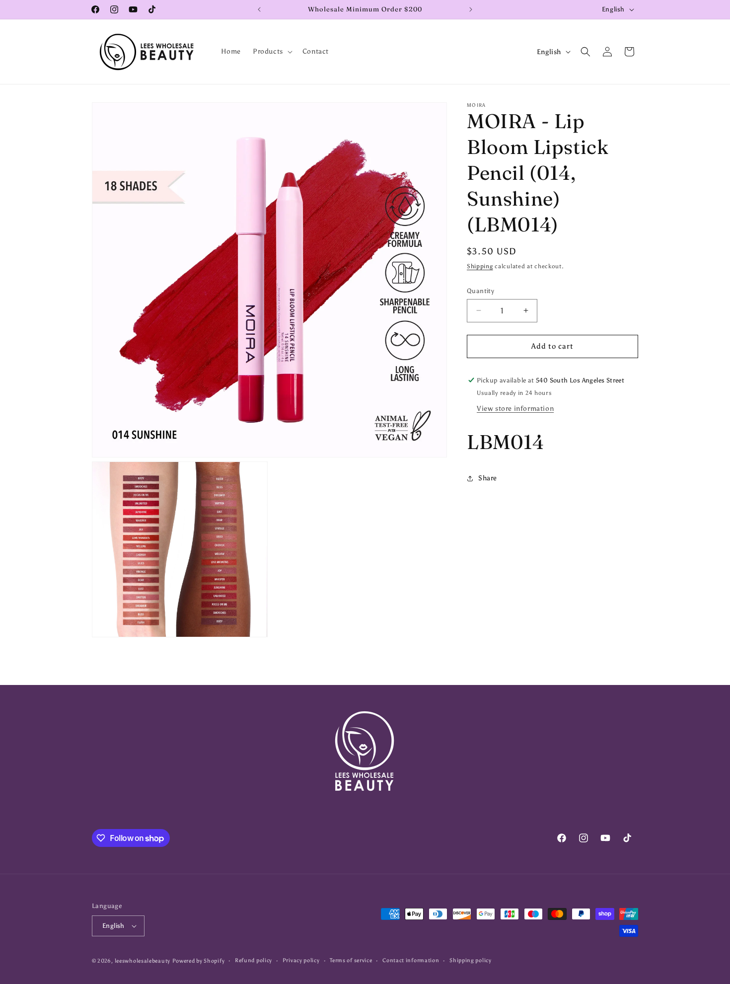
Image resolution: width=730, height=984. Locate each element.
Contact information (410, 960)
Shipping (480, 266)
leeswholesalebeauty (142, 961)
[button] (271, 51)
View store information (515, 408)
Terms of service (351, 960)
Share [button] (487, 478)
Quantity (480, 291)
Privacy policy (301, 960)
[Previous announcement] (259, 9)
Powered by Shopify (198, 961)
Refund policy (253, 960)
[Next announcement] (471, 9)
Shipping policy (470, 960)
